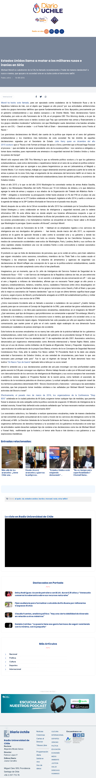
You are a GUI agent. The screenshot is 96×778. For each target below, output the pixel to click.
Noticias (39, 731)
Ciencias (55, 742)
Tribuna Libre (41, 745)
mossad (49, 499)
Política (12, 658)
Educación (56, 749)
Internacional (7, 97)
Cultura (12, 662)
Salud (54, 767)
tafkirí (65, 499)
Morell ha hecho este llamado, (15, 103)
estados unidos (31, 499)
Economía (56, 753)
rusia (55, 499)
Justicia (55, 763)
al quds (18, 499)
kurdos (42, 499)
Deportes (13, 665)
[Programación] (51, 31)
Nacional (13, 654)
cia (23, 499)
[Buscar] (56, 31)
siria (60, 499)
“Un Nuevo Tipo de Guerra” (19, 362)
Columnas (40, 735)
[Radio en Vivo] (46, 31)
